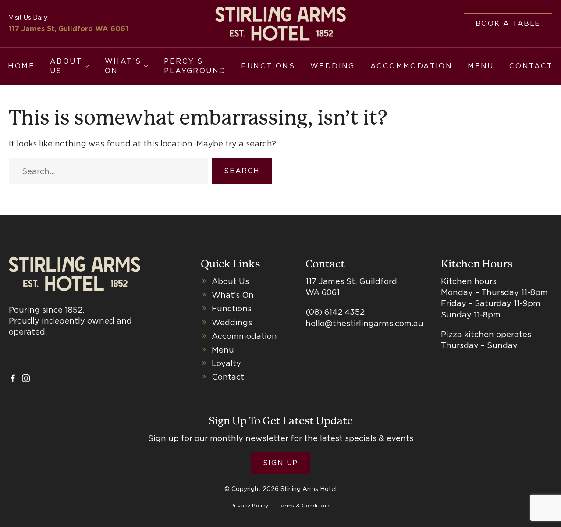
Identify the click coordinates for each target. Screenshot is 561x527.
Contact (531, 66)
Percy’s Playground (195, 66)
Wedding (332, 66)
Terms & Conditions (304, 505)
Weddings (232, 322)
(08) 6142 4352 (335, 312)
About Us (66, 66)
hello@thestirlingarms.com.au (364, 323)
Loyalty (226, 363)
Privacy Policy (249, 505)
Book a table (508, 23)
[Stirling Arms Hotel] (280, 24)
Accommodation (411, 66)
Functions (268, 66)
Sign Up (280, 463)
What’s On (123, 66)
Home (21, 66)
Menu (481, 66)
